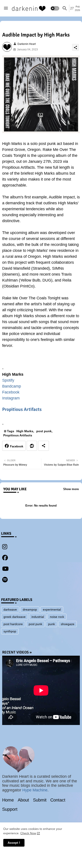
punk (51, 624)
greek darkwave (14, 617)
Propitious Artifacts (22, 409)
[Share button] (43, 446)
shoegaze (67, 624)
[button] (55, 8)
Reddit (32, 446)
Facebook (10, 392)
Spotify (8, 380)
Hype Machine (34, 790)
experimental (52, 609)
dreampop (30, 609)
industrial (37, 617)
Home (8, 800)
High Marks (24, 431)
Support (9, 809)
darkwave (10, 609)
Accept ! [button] (14, 842)
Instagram (11, 398)
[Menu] (6, 8)
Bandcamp (11, 386)
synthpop (9, 631)
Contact (57, 800)
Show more (71, 489)
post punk (44, 431)
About (23, 800)
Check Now (28, 833)
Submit (40, 800)
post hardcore (13, 624)
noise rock (57, 617)
